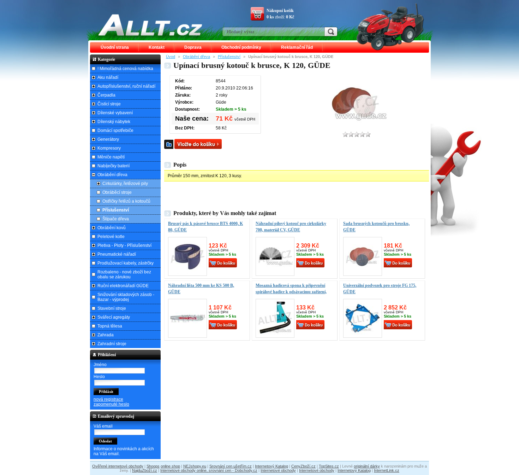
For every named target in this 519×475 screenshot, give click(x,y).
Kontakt (157, 47)
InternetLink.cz (386, 470)
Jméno (100, 364)
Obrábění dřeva (196, 56)
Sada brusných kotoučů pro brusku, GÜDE (376, 226)
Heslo (99, 376)
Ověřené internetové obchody (117, 466)
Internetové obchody (278, 470)
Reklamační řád (297, 47)
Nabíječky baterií (113, 165)
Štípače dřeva (115, 218)
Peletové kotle (111, 236)
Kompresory (109, 148)
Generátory (108, 139)
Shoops (153, 466)
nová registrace (108, 399)
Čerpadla (106, 95)
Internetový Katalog (271, 466)
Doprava (193, 47)
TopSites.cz (329, 466)
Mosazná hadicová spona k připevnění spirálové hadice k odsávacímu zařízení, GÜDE (291, 292)
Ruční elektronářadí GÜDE (123, 285)
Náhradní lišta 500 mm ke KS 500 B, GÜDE (201, 288)
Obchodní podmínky (241, 47)
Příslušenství (229, 56)
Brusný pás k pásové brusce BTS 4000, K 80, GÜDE (205, 226)
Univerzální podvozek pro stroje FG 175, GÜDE (379, 288)
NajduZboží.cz (144, 470)
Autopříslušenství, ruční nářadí (126, 86)
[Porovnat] (168, 144)
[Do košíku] (198, 144)
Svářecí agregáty (113, 317)
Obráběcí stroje (117, 192)
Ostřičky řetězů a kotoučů (126, 201)
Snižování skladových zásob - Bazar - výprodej (125, 297)
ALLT (150, 24)
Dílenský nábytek (113, 121)
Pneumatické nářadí (116, 254)
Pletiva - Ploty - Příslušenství (124, 245)
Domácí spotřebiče (115, 130)
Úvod (170, 56)
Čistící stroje (109, 104)
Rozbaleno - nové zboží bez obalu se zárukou (124, 274)
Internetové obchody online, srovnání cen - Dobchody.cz (208, 470)
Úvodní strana (115, 47)
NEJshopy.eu (194, 466)
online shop (170, 466)
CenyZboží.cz (303, 466)
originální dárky (367, 466)
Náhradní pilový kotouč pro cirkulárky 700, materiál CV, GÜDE (291, 226)
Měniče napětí (111, 157)
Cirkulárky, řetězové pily (125, 183)
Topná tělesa (109, 326)
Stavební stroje (111, 308)
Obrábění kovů (111, 227)
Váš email (103, 426)
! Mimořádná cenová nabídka (125, 68)
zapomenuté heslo (111, 404)
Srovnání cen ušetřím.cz (230, 466)
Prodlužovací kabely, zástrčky (125, 263)
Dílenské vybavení (115, 112)
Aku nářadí (107, 77)
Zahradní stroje (111, 343)
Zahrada (105, 334)
